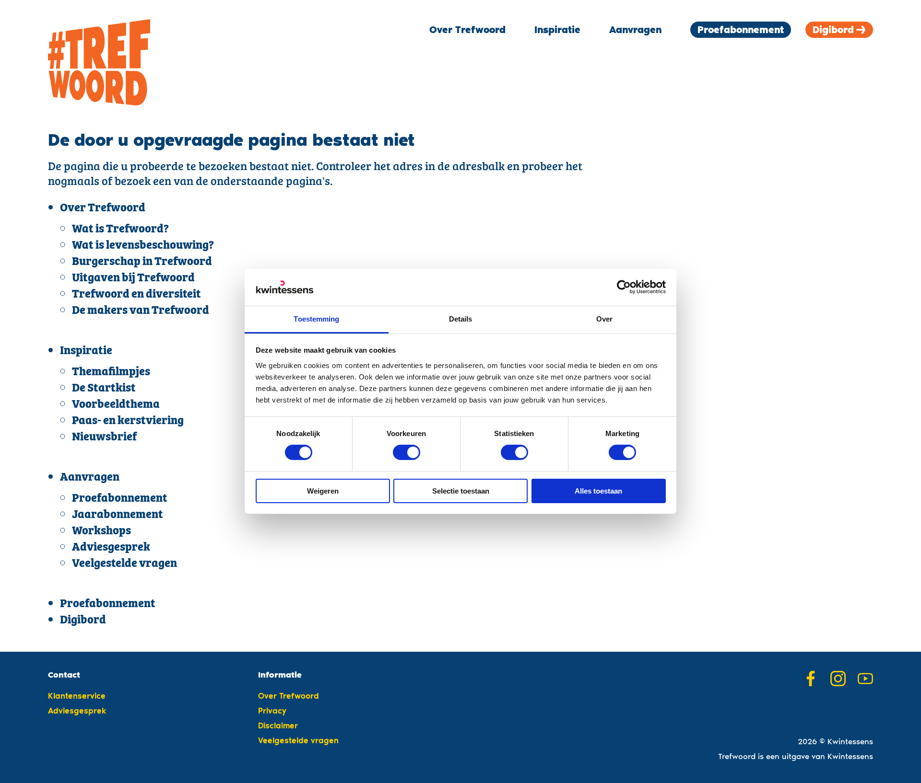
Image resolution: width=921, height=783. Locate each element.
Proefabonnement (740, 29)
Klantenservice (77, 696)
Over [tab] (604, 319)
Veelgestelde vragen (124, 563)
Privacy (272, 710)
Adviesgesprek (111, 547)
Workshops (101, 531)
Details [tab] (460, 319)
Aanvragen (635, 30)
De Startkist (104, 388)
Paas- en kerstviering (128, 421)
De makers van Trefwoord (140, 310)
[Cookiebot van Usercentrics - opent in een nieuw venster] (624, 287)
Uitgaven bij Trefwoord (133, 278)
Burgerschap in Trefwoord (142, 261)
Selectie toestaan (460, 491)
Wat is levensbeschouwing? (143, 245)
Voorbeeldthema (116, 404)
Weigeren (323, 491)
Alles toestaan (598, 491)
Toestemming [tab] (316, 319)
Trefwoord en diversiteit (136, 294)
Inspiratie (557, 30)
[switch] (406, 452)
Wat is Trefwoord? (120, 229)
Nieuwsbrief (104, 437)
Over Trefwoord (467, 30)
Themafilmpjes (111, 372)
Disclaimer (278, 725)
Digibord (833, 29)
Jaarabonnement (117, 514)
